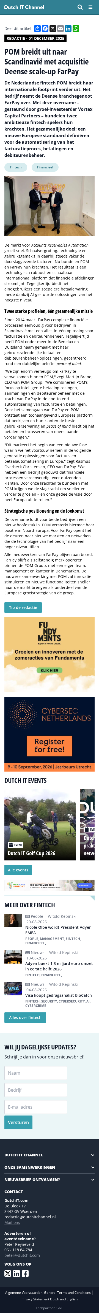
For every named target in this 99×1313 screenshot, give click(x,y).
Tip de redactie (23, 607)
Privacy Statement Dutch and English (49, 1299)
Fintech (16, 167)
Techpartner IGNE (49, 1308)
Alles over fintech (25, 1017)
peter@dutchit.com (22, 1255)
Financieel (45, 167)
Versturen (18, 1122)
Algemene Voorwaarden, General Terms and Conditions (48, 1292)
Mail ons (12, 1222)
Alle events (18, 869)
